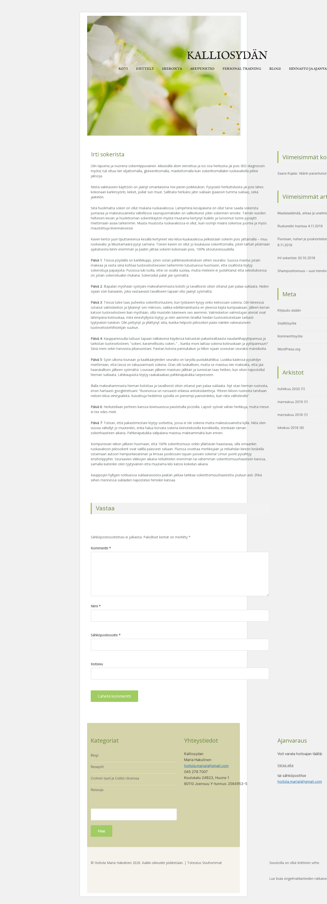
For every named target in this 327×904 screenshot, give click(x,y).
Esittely (145, 69)
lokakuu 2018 (288, 428)
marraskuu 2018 (290, 415)
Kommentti (101, 548)
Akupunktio (202, 69)
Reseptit (97, 767)
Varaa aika (285, 765)
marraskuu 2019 (290, 402)
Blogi (275, 69)
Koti (123, 69)
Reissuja (97, 790)
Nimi (96, 606)
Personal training (242, 69)
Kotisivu (97, 664)
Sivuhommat (212, 862)
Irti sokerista (287, 258)
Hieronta (172, 69)
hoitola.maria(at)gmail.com (206, 765)
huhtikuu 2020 (288, 389)
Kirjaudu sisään (289, 310)
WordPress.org (288, 349)
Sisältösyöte (286, 323)
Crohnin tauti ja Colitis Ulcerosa (115, 778)
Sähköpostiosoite (106, 635)
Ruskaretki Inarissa (292, 226)
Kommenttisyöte (290, 336)
